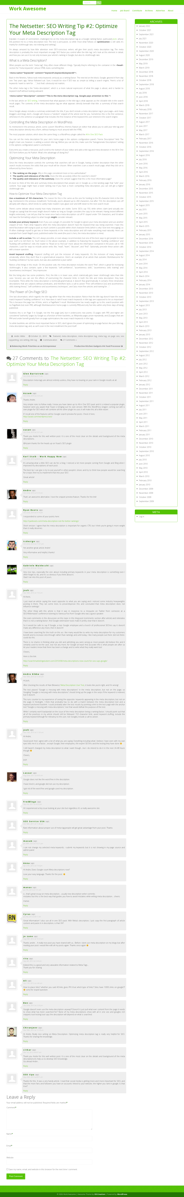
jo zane (28, 936)
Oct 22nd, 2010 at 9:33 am (33, 493)
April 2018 (143, 101)
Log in (141, 516)
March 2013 (144, 326)
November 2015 (146, 192)
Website (9, 1157)
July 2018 (143, 92)
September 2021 (146, 34)
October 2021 (145, 30)
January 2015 (144, 234)
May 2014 (143, 268)
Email (8, 1145)
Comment (10, 1107)
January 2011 (144, 434)
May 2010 (143, 468)
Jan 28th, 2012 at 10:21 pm (33, 843)
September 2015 (146, 201)
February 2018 (145, 109)
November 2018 (146, 76)
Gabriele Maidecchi (36, 565)
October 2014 (145, 247)
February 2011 (145, 430)
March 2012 (144, 376)
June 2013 (143, 313)
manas (27, 887)
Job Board (124, 10)
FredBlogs (30, 801)
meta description (69, 336)
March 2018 (144, 105)
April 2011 (143, 422)
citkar (27, 1050)
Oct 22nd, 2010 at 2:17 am (33, 376)
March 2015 (144, 226)
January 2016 (144, 184)
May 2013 (143, 318)
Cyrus (27, 914)
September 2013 (146, 301)
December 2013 (146, 288)
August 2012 (144, 355)
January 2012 (144, 384)
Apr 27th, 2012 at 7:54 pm (32, 866)
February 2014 (145, 280)
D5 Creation (100, 1194)
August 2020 (144, 55)
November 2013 (146, 293)
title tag (33, 340)
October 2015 (145, 197)
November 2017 (146, 113)
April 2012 (143, 372)
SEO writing (32, 100)
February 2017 (145, 138)
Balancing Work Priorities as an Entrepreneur (34, 346)
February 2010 (145, 480)
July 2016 (143, 159)
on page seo (113, 336)
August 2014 (144, 255)
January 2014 (144, 284)
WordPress (122, 1194)
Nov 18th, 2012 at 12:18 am (33, 1030)
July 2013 (143, 309)
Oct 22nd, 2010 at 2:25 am (33, 396)
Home (114, 10)
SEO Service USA (34, 821)
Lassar (27, 773)
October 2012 (145, 347)
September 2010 (146, 451)
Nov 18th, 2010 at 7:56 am (33, 593)
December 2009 (146, 488)
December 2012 (146, 338)
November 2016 (146, 142)
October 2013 (145, 297)
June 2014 (143, 263)
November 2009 (146, 493)
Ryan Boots (30, 510)
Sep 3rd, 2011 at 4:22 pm (32, 804)
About (170, 10)
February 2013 (145, 330)
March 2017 (144, 134)
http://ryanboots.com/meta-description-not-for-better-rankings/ (51, 521)
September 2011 (146, 401)
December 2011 (146, 388)
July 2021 (143, 38)
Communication (50, 340)
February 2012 (145, 380)
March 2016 (144, 176)
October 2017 (145, 117)
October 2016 (145, 147)
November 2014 (146, 243)
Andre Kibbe (19, 336)
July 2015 (143, 209)
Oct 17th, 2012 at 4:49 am (32, 983)
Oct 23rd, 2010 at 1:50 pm (33, 568)
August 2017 (144, 122)
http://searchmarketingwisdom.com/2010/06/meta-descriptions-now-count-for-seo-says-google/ (65, 661)
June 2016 (143, 163)
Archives (149, 10)
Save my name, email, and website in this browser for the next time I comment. (43, 1169)
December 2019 (146, 59)
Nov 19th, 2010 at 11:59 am (33, 732)
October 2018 (145, 80)
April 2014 (143, 272)
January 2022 (144, 26)
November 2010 (146, 443)
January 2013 (144, 334)
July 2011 (143, 409)
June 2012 (143, 363)
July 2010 (143, 459)
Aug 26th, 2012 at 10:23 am (33, 939)
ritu (25, 958)
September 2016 (146, 151)
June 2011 (143, 413)
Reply (25, 384)
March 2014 (144, 276)
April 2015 (143, 222)
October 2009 (145, 497)
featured (56, 336)
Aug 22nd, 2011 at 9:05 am (33, 775)
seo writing (24, 340)
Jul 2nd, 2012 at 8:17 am (32, 917)
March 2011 (144, 426)
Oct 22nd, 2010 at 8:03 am (33, 459)
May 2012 (143, 368)
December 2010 (146, 438)
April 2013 (143, 322)
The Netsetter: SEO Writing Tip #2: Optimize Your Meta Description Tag (66, 361)
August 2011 (144, 405)
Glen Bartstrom (33, 373)
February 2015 (145, 230)
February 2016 (145, 180)
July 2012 (143, 359)
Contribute (137, 10)
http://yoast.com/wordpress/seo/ (37, 416)
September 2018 (146, 84)
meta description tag (87, 336)
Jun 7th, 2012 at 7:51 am (32, 890)
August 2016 (144, 155)
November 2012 (146, 343)
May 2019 (143, 63)
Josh (115, 39)
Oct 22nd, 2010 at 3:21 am (33, 432)
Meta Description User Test (72, 685)
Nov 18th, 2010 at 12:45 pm (33, 676)
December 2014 (146, 238)
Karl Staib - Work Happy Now (42, 456)
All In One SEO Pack (94, 134)
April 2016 (143, 172)
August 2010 (144, 455)
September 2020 (146, 51)
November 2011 (146, 393)
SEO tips (28, 1074)
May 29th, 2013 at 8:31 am (33, 1077)
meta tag (102, 336)
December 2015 (146, 188)
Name (9, 1134)
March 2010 (144, 476)
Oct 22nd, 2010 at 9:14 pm (33, 512)
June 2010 (143, 463)
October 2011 (145, 397)
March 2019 (144, 67)
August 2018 (144, 88)
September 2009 (146, 501)
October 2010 (145, 447)
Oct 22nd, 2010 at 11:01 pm (33, 544)
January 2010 (144, 484)
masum (28, 841)
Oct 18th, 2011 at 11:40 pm (33, 824)
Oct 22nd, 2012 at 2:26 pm (33, 1005)
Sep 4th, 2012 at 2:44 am (32, 961)
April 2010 (143, 472)
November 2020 (146, 42)
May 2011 (143, 418)
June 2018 (143, 97)
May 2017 (143, 130)
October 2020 (145, 47)
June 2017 (143, 126)
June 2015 (143, 213)
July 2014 (143, 259)
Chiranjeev (30, 1027)
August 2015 (144, 205)
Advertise (160, 10)
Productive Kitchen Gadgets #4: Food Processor (97, 346)
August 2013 (144, 305)
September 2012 (146, 351)
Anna (26, 863)
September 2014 (146, 251)
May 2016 (143, 167)
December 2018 (146, 72)
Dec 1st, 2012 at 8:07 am (32, 1052)
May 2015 (143, 218)
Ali (25, 980)
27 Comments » (70, 340)
